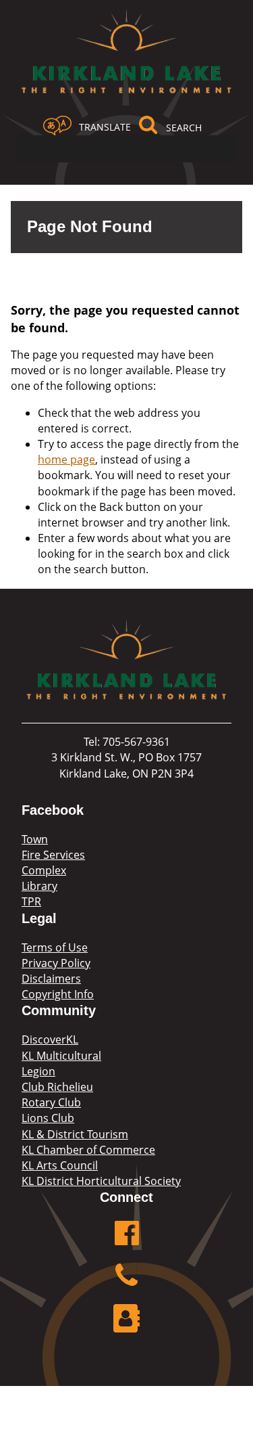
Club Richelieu (57, 1086)
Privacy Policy (56, 963)
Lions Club (48, 1118)
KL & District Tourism (75, 1134)
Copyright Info (58, 994)
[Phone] (127, 1282)
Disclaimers (51, 978)
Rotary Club (51, 1102)
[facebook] (127, 1240)
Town (35, 839)
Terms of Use (55, 947)
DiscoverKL (50, 1039)
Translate (105, 126)
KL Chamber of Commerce (88, 1149)
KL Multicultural (61, 1055)
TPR (31, 901)
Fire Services (53, 854)
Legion (38, 1071)
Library (39, 885)
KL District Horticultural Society (101, 1180)
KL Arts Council (60, 1165)
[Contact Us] (127, 1325)
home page (66, 459)
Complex (44, 870)
